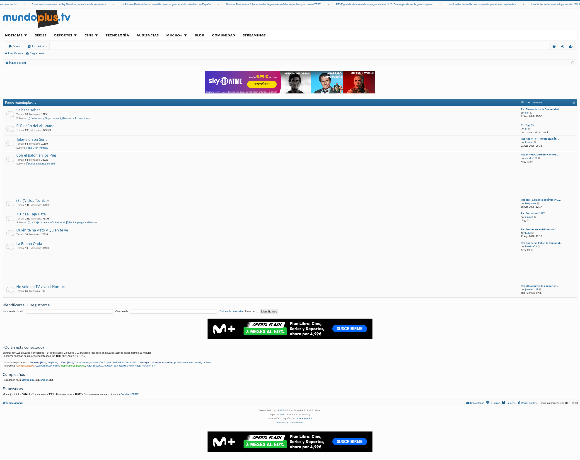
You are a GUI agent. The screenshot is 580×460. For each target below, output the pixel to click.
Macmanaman (185, 362)
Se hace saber (28, 109)
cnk (527, 112)
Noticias (13, 35)
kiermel (529, 142)
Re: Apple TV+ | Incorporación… (540, 138)
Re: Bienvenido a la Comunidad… (541, 109)
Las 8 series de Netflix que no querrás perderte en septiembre (474, 4)
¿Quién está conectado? (23, 347)
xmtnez (529, 217)
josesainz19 (531, 289)
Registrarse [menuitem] (571, 47)
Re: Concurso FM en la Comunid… (541, 243)
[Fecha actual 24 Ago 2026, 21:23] (572, 63)
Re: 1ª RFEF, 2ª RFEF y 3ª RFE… (540, 154)
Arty (282, 414)
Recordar (250, 311)
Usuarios (38, 46)
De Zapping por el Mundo (83, 222)
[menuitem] (554, 46)
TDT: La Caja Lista (31, 214)
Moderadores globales (73, 365)
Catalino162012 (130, 394)
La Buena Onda (29, 243)
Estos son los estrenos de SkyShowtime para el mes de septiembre (61, 4)
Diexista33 (531, 246)
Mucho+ (174, 35)
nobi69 (197, 362)
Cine (89, 35)
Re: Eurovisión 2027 (533, 213)
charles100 (531, 158)
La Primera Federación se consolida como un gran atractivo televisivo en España (158, 4)
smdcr (44, 380)
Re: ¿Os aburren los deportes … (540, 286)
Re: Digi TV (527, 125)
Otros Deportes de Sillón (42, 163)
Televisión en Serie (32, 139)
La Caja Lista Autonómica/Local (48, 222)
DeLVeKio (118, 362)
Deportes (63, 35)
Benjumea (530, 203)
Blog (199, 35)
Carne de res (82, 362)
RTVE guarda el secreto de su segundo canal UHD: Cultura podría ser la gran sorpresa (377, 4)
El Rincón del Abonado (35, 125)
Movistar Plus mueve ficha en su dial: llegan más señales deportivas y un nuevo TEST (266, 4)
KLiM (528, 232)
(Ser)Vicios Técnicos (33, 200)
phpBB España (304, 418)
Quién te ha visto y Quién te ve (42, 230)
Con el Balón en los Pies (36, 155)
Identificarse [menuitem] (563, 47)
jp (526, 128)
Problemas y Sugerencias (45, 118)
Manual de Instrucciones (76, 118)
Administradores (25, 365)
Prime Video (133, 365)
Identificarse (15, 53)
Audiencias (148, 35)
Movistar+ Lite (110, 365)
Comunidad (223, 35)
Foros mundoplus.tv (20, 102)
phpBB (280, 410)
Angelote (52, 362)
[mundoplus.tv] (37, 18)
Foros (16, 46)
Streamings (254, 35)
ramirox (207, 362)
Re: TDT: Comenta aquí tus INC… (541, 199)
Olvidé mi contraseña (231, 311)
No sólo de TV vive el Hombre (41, 286)
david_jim (28, 380)
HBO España (94, 365)
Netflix (122, 365)
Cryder (108, 362)
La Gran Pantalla (38, 147)
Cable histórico (43, 365)
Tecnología (117, 35)
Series (40, 35)
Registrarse (37, 53)
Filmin (56, 365)
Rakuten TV (148, 365)
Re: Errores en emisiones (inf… (539, 229)
